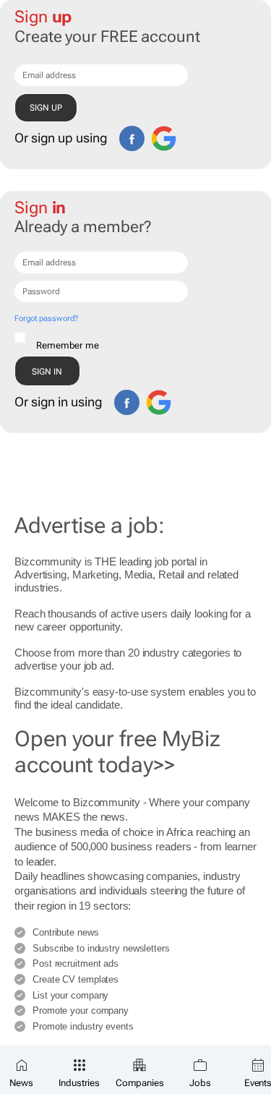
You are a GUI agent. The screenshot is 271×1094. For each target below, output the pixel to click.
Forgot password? (45, 318)
